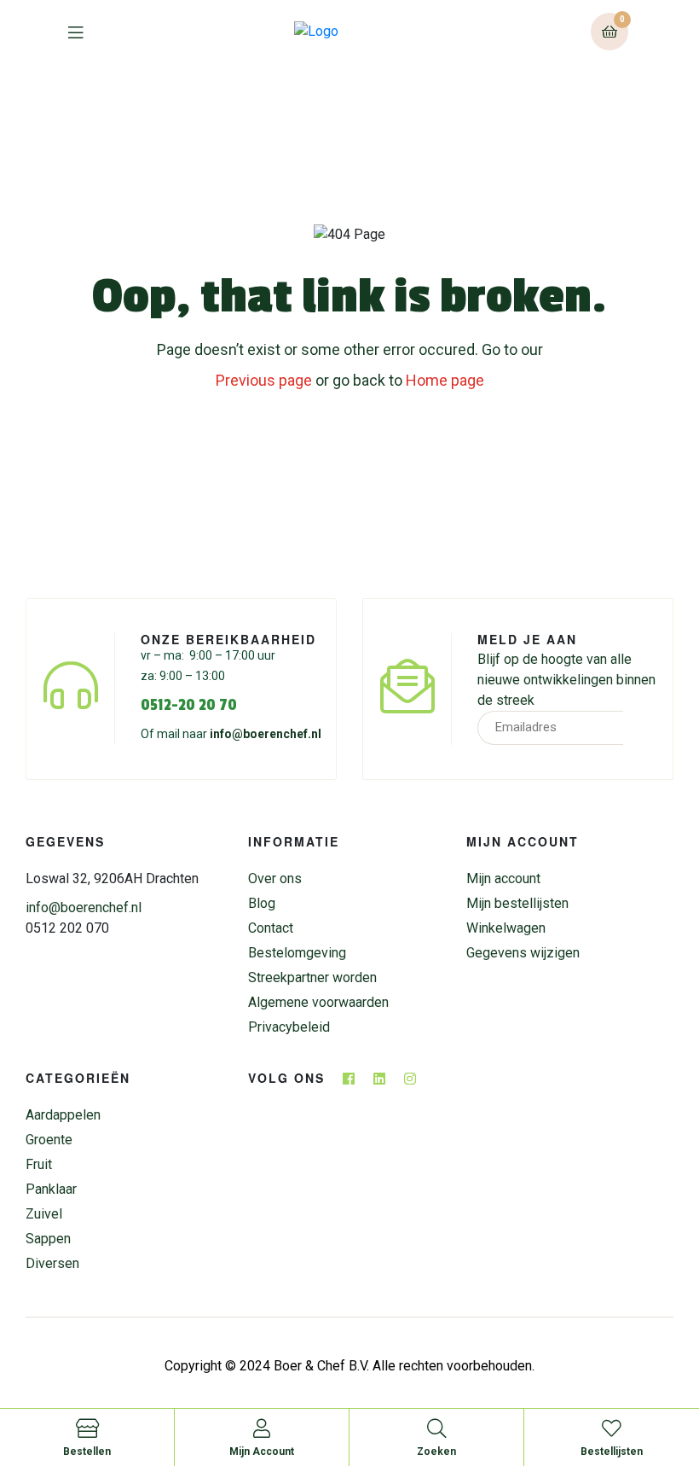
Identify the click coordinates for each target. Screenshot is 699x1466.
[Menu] (88, 31)
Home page (445, 380)
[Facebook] (348, 1078)
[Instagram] (410, 1078)
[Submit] (641, 728)
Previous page (264, 380)
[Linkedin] (379, 1078)
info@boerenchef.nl (265, 734)
